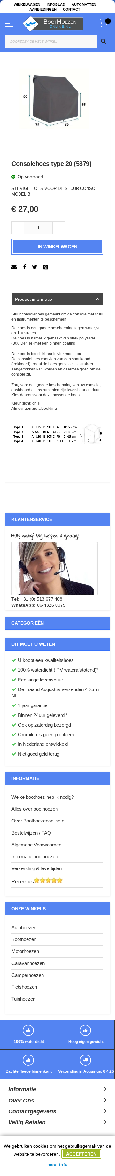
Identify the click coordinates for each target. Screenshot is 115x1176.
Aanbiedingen (43, 9)
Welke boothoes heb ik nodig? (43, 797)
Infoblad (56, 4)
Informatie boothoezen (35, 856)
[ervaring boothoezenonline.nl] (37, 881)
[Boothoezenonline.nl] (61, 22)
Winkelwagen (27, 4)
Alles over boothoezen (35, 809)
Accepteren (81, 1154)
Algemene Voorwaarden (36, 844)
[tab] (57, 299)
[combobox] (57, 41)
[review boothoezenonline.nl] (54, 881)
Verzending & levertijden (37, 868)
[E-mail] (15, 267)
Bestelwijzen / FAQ (31, 833)
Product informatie (33, 299)
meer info (57, 1164)
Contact (71, 9)
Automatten (84, 4)
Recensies (23, 881)
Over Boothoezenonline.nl (38, 820)
